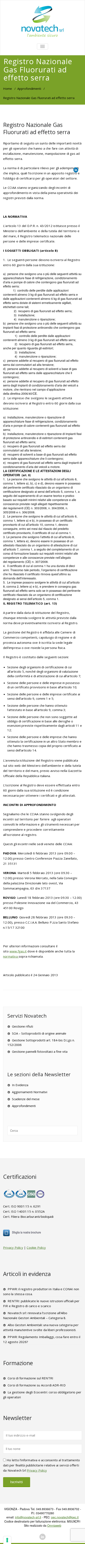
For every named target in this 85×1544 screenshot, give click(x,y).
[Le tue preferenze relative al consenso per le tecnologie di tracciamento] (7, 1540)
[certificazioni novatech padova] (24, 1194)
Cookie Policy (36, 1247)
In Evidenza (20, 1085)
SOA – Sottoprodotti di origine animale (39, 1033)
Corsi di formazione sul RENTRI (30, 1378)
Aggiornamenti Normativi (29, 1092)
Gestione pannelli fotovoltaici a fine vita (39, 1051)
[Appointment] (42, 21)
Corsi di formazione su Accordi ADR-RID (37, 1385)
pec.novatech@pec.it (65, 1517)
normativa (11, 956)
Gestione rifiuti (22, 1026)
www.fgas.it (18, 951)
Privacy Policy (13, 1247)
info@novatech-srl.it (28, 1517)
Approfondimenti (29, 88)
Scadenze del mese (26, 1099)
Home (7, 88)
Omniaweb (54, 1525)
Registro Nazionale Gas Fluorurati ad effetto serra (36, 128)
